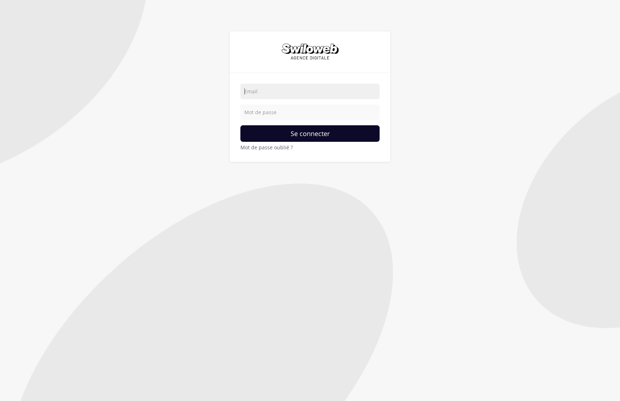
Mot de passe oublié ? (266, 147)
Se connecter (310, 133)
